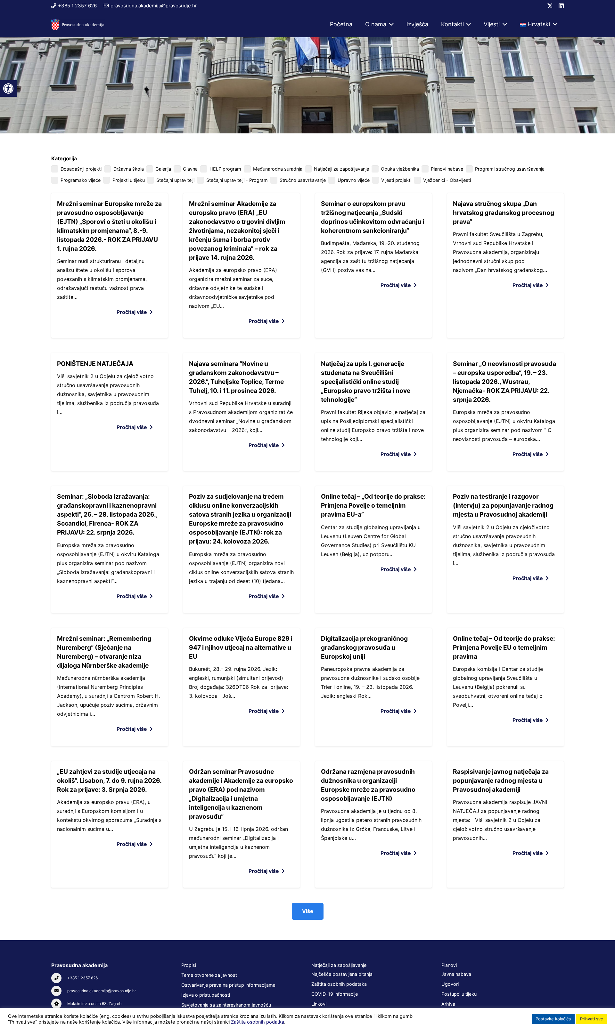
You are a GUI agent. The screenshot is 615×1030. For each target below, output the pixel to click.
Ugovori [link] (450, 984)
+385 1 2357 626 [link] (82, 977)
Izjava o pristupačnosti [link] (205, 995)
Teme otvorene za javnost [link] (209, 975)
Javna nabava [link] (456, 974)
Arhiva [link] (448, 1004)
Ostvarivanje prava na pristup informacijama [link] (228, 985)
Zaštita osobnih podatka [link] (257, 1022)
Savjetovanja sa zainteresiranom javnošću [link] (226, 1005)
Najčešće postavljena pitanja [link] (342, 974)
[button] (390, 24)
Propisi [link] (188, 965)
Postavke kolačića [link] (553, 1018)
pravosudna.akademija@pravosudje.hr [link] (101, 990)
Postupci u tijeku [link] (459, 994)
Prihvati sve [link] (591, 1018)
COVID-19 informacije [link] (334, 994)
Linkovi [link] (318, 1004)
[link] (8, 88)
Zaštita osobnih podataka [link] (339, 984)
